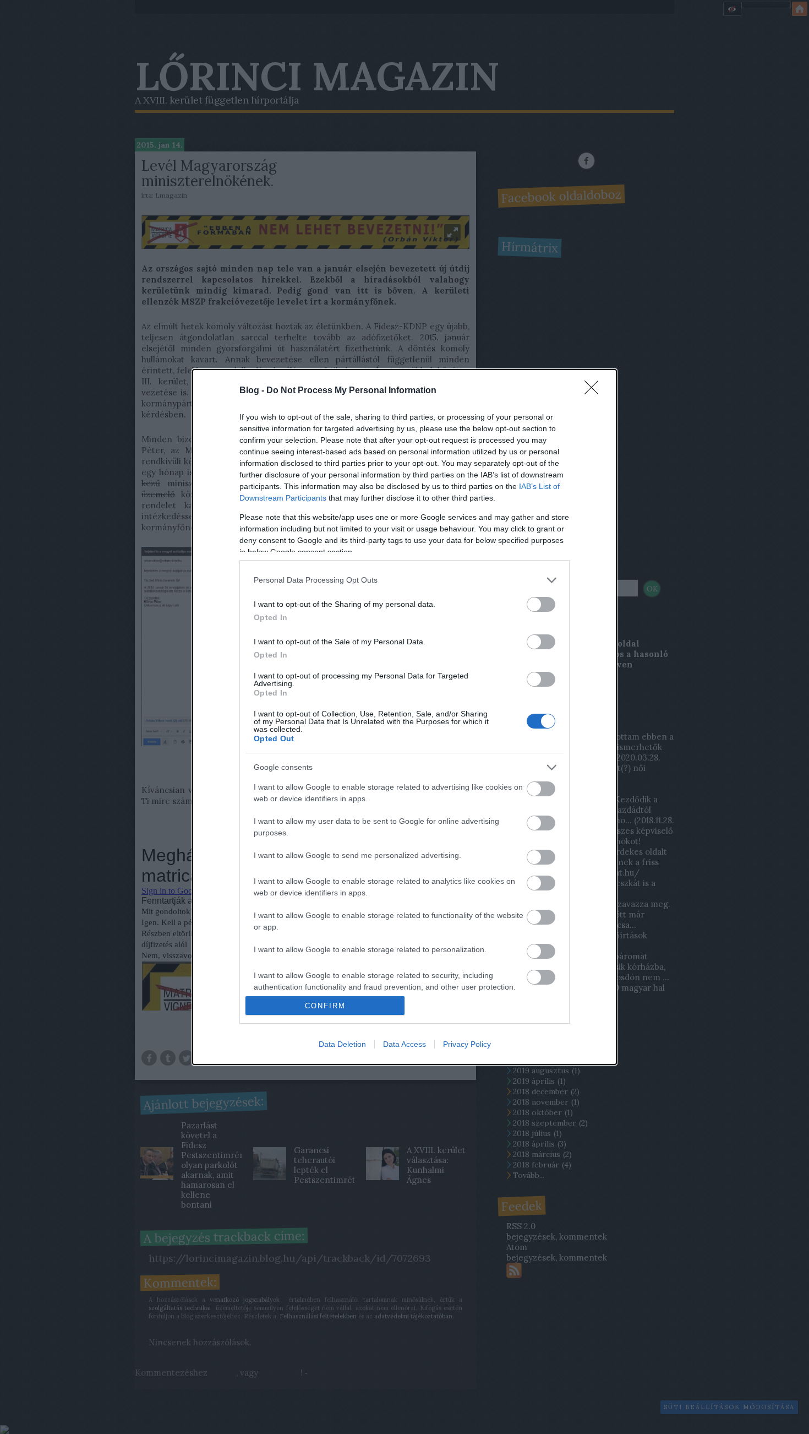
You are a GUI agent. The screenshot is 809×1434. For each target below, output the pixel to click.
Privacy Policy (467, 1044)
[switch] (541, 604)
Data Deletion (342, 1044)
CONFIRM (325, 1006)
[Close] (594, 391)
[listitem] (404, 580)
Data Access (404, 1044)
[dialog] (404, 717)
